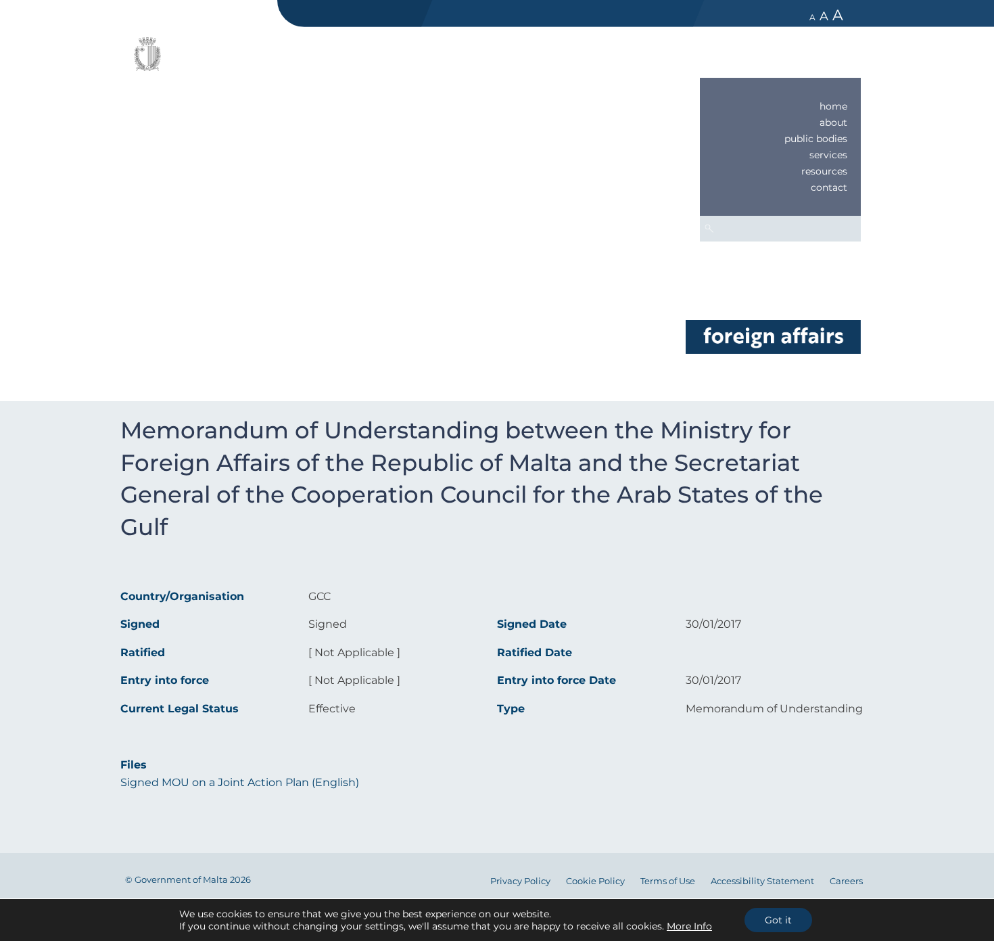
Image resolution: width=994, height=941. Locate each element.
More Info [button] (689, 926)
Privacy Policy (520, 881)
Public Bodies (815, 139)
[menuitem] (780, 106)
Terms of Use (667, 881)
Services (828, 155)
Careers (846, 881)
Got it (778, 920)
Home (833, 106)
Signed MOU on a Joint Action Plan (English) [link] (239, 782)
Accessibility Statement (762, 881)
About (833, 122)
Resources (824, 171)
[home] (773, 335)
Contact (829, 187)
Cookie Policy (595, 881)
